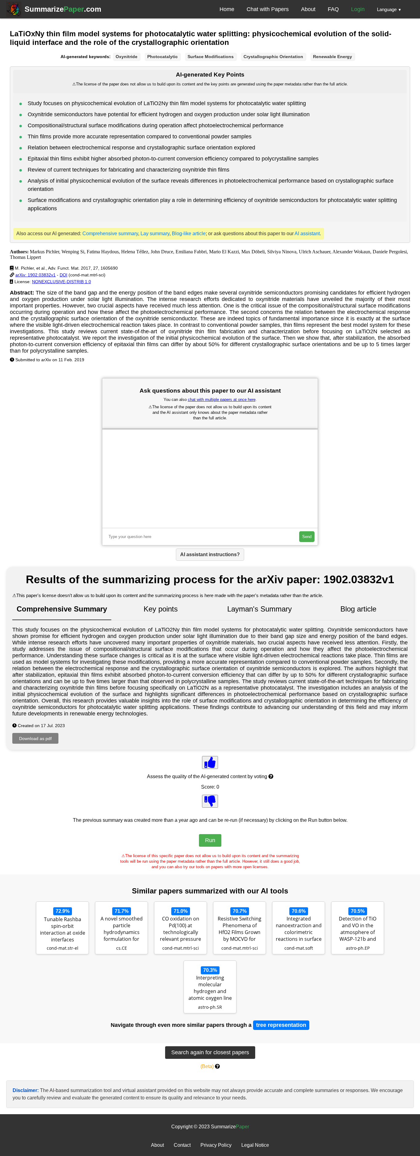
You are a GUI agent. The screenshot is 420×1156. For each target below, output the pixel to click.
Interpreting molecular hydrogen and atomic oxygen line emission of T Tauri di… (210, 988)
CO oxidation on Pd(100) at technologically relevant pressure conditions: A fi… (180, 929)
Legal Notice (255, 1145)
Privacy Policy (216, 1145)
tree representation (281, 1025)
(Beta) (207, 1066)
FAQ (333, 9)
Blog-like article (189, 233)
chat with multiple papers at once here (222, 399)
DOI (63, 274)
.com (63, 9)
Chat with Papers (268, 9)
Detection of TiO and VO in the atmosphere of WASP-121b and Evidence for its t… (357, 929)
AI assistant (307, 233)
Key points (161, 609)
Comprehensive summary (110, 233)
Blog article (358, 609)
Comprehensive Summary (62, 609)
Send (306, 536)
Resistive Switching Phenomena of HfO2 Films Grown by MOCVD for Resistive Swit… (239, 929)
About (308, 9)
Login (358, 9)
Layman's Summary (259, 609)
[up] (210, 762)
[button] (389, 9)
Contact (182, 1145)
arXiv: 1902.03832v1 (35, 274)
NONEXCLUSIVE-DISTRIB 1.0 (61, 281)
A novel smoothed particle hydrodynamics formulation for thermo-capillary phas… (122, 929)
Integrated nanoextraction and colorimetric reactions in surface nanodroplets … (299, 929)
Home (227, 9)
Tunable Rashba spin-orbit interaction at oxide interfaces (62, 929)
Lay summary (155, 233)
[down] (210, 801)
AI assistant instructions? (210, 554)
